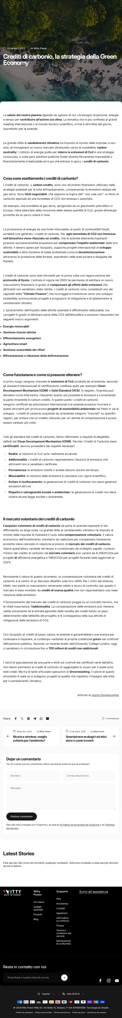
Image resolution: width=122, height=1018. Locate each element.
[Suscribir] (64, 977)
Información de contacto (96, 1012)
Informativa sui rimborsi (62, 919)
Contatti (60, 908)
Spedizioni (61, 913)
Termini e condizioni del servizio (63, 933)
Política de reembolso (24, 1012)
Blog (36, 919)
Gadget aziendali (38, 908)
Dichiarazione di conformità (63, 942)
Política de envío (78, 1012)
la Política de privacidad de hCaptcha (80, 824)
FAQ (58, 898)
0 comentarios (112, 718)
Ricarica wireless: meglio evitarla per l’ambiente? (30, 738)
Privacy (60, 925)
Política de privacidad (43, 1012)
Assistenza (62, 903)
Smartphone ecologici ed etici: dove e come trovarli (86, 738)
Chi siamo (39, 902)
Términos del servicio (62, 1012)
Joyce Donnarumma (105, 695)
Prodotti (38, 914)
